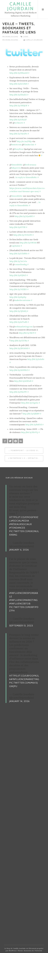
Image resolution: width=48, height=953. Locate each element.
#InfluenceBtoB (19, 603)
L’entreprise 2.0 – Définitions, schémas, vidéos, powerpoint (25, 458)
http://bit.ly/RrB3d (33, 424)
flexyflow (18, 149)
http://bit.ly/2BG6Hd (18, 348)
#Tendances (17, 527)
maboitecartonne (22, 300)
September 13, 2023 (21, 625)
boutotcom (16, 144)
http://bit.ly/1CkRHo (18, 253)
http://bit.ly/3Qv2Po (18, 134)
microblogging (10, 37)
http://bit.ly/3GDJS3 (18, 289)
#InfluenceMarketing (23, 600)
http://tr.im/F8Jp (24, 141)
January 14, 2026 (19, 701)
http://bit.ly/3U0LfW (23, 235)
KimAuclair (29, 144)
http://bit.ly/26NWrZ (18, 370)
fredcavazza (30, 165)
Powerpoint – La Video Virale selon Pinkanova (27, 450)
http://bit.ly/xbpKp (17, 297)
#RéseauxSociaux (20, 524)
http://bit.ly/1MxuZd (18, 73)
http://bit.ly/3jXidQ (17, 311)
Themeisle (38, 950)
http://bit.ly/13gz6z (29, 403)
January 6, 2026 (19, 549)
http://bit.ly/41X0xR (22, 381)
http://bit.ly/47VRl (17, 227)
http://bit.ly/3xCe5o (18, 261)
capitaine (15, 246)
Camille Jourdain (20, 6)
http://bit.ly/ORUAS (28, 242)
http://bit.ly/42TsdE (18, 322)
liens (26, 37)
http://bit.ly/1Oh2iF (18, 119)
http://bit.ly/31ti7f (26, 333)
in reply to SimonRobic (26, 177)
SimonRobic (17, 165)
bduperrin (16, 168)
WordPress (12, 950)
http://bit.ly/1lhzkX (18, 95)
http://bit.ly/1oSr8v (35, 359)
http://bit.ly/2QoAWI (24, 216)
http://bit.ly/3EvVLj (29, 432)
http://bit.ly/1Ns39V (18, 392)
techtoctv (18, 123)
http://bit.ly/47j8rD (17, 275)
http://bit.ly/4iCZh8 (18, 84)
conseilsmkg (20, 264)
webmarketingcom (24, 326)
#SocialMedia (20, 520)
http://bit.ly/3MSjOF (18, 105)
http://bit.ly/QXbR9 (31, 414)
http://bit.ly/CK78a (18, 340)
